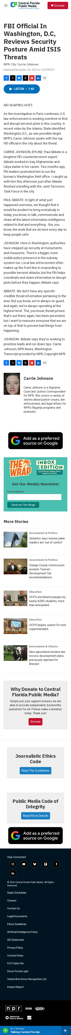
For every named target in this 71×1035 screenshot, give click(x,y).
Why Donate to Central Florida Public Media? (35, 692)
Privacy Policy (15, 947)
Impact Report (15, 987)
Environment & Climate (43, 646)
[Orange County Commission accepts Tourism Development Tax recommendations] (15, 566)
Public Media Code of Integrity (35, 804)
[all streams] (66, 1030)
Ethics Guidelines (17, 924)
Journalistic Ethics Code (35, 758)
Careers (11, 900)
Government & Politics (43, 533)
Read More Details (35, 816)
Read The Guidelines (35, 770)
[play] (5, 1030)
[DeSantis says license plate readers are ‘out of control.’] (15, 539)
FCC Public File (15, 963)
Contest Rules (15, 955)
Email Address (16, 491)
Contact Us (13, 908)
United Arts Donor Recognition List (26, 979)
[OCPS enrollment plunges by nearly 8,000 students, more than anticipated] (15, 598)
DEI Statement (15, 940)
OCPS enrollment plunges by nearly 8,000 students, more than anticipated (47, 601)
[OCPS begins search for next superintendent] (15, 626)
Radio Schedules (16, 892)
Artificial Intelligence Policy (22, 932)
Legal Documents (17, 916)
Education (35, 591)
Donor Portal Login (17, 971)
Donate (59, 5)
